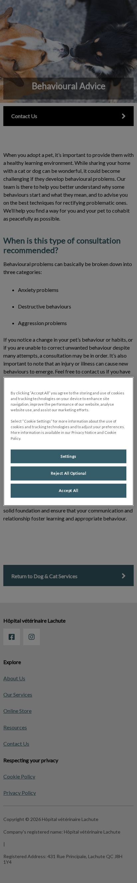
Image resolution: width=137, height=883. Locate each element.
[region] (68, 441)
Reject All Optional (68, 473)
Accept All (68, 491)
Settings (68, 456)
